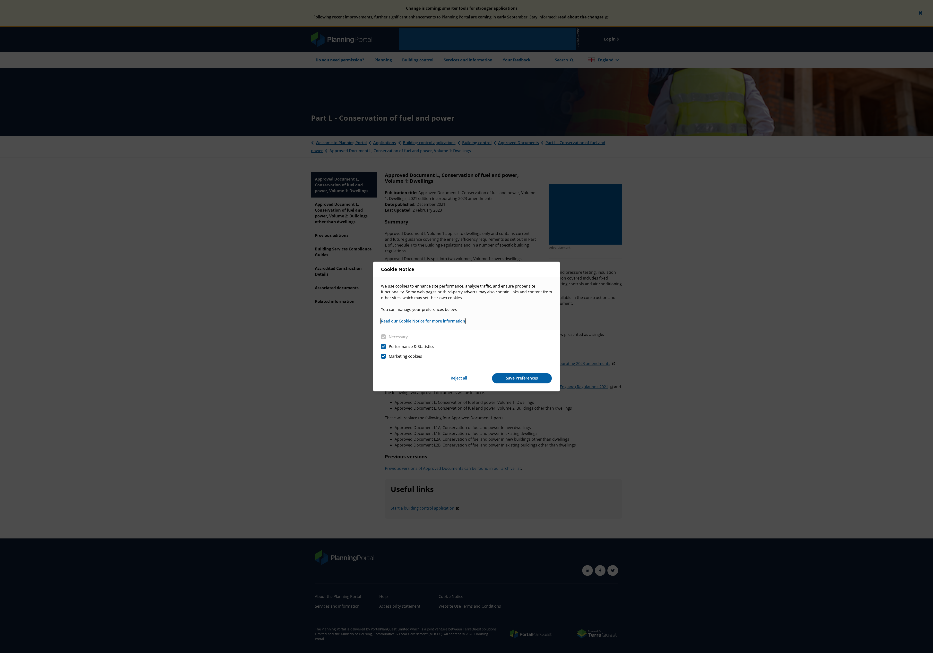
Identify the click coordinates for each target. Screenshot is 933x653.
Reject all (459, 378)
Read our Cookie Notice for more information (423, 321)
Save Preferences (522, 378)
